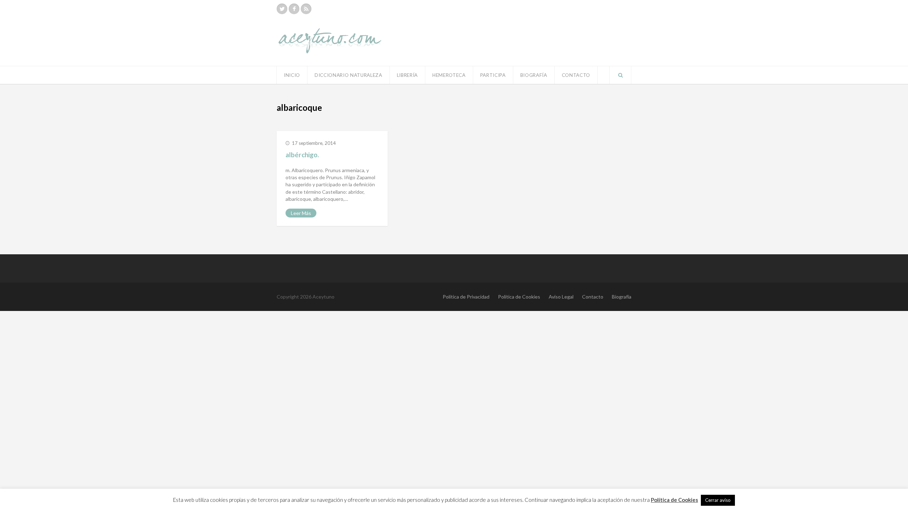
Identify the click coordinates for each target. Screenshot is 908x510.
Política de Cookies (519, 297)
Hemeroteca (449, 75)
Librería (407, 75)
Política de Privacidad (466, 297)
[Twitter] (282, 9)
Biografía (533, 75)
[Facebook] (294, 9)
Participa (493, 75)
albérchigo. (302, 155)
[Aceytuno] (330, 33)
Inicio (292, 75)
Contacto (576, 75)
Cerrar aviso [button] (718, 500)
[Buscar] (620, 75)
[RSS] (306, 9)
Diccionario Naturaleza (348, 75)
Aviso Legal (561, 297)
